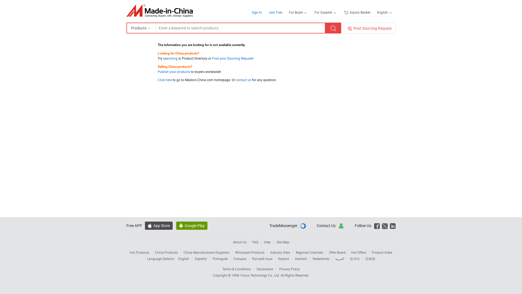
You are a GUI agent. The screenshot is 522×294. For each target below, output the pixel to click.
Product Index (382, 252)
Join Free (275, 12)
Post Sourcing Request (372, 28)
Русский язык (262, 258)
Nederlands (321, 258)
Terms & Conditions (236, 269)
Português (220, 258)
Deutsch (301, 258)
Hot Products (139, 252)
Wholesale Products (250, 252)
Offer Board (337, 252)
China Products (166, 252)
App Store (161, 225)
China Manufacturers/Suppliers (206, 252)
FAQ (255, 242)
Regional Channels (309, 252)
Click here (165, 80)
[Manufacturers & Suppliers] (161, 10)
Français (240, 258)
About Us (240, 242)
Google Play (195, 225)
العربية (339, 258)
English (183, 258)
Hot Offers (358, 252)
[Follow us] (385, 225)
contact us (243, 80)
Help (267, 242)
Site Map (282, 242)
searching (170, 58)
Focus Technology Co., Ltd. (261, 275)
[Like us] (377, 225)
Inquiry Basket (360, 12)
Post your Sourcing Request (232, 58)
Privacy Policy (289, 269)
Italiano (283, 258)
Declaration (265, 269)
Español (201, 258)
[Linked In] (393, 225)
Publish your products (174, 71)
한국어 (355, 258)
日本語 (370, 258)
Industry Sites (280, 252)
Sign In (257, 12)
